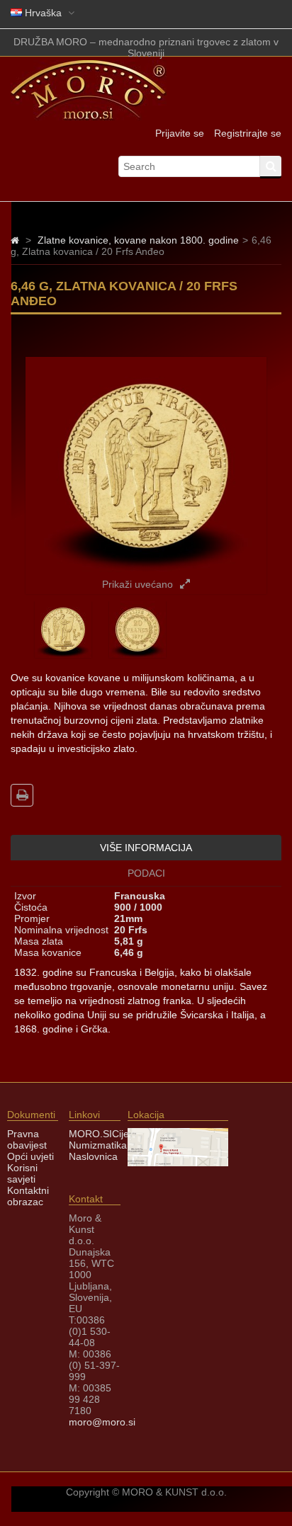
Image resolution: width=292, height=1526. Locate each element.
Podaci (146, 873)
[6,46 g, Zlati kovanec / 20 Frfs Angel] (63, 654)
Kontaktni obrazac (28, 1196)
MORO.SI (90, 1133)
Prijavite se (179, 133)
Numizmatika (98, 1145)
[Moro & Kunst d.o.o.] (89, 117)
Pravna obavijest (27, 1139)
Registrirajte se (247, 133)
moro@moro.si (102, 1422)
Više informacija (146, 847)
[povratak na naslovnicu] (15, 240)
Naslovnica (93, 1156)
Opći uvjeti (30, 1156)
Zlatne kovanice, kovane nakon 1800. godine (138, 240)
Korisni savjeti (22, 1173)
